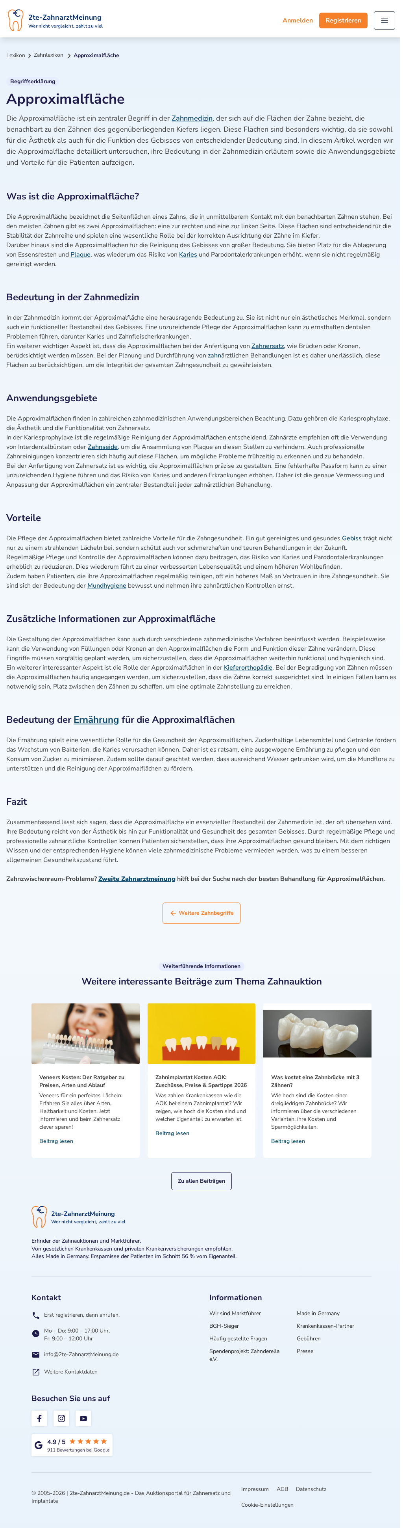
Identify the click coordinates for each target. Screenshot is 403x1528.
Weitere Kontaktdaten (71, 1371)
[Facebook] (39, 1418)
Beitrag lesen (56, 1141)
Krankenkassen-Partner (325, 1326)
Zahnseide (103, 447)
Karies (188, 254)
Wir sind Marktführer (235, 1313)
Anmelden (298, 20)
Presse (305, 1351)
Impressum (255, 1489)
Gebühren (309, 1338)
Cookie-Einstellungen (267, 1505)
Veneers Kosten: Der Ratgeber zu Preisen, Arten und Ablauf (81, 1081)
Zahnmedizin (192, 118)
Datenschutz (311, 1489)
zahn (214, 355)
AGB (282, 1489)
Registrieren (343, 20)
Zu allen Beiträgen (201, 1181)
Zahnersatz (267, 346)
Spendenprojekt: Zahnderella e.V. (244, 1355)
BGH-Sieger (224, 1326)
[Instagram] (61, 1418)
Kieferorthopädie (248, 667)
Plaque (80, 254)
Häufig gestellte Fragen (238, 1338)
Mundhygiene (106, 585)
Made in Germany (318, 1313)
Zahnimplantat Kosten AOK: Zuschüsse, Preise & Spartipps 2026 (201, 1081)
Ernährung (96, 719)
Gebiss (352, 538)
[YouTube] (83, 1418)
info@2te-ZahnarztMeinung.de (81, 1354)
